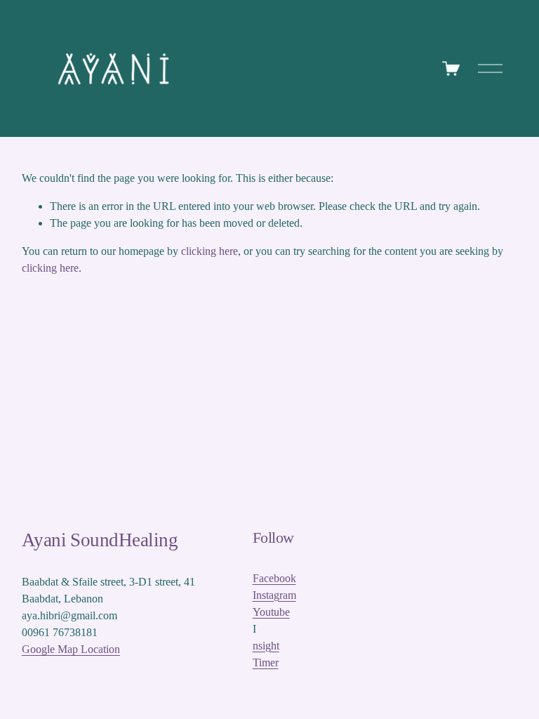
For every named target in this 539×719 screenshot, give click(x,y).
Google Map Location (71, 649)
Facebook (274, 578)
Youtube (271, 612)
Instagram (274, 595)
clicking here (209, 251)
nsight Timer (266, 654)
